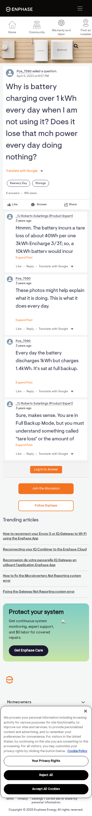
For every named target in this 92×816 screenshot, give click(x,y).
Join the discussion (46, 488)
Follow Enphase (46, 505)
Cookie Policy (77, 751)
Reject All (46, 775)
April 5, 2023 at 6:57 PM (33, 76)
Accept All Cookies (46, 789)
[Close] (85, 711)
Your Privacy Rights (46, 761)
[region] (46, 752)
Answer (42, 204)
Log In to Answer (46, 469)
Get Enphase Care (28, 650)
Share (73, 204)
